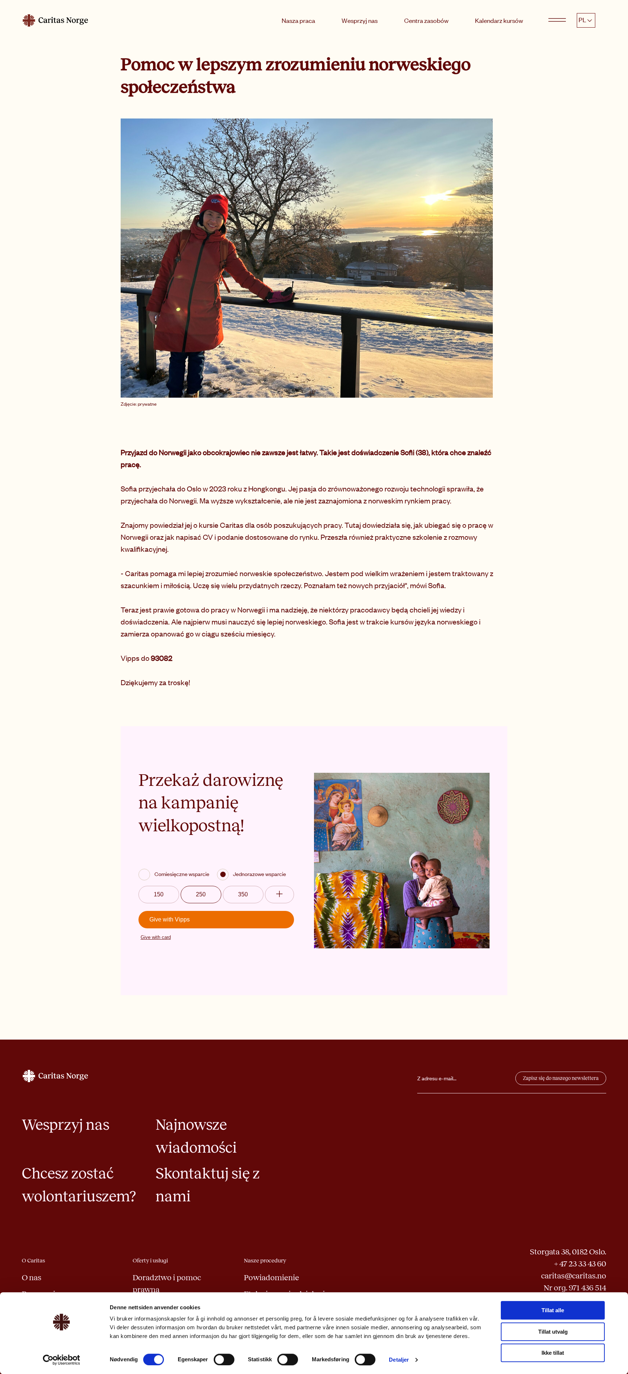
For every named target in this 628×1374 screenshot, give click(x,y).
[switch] (224, 1359)
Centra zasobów (426, 20)
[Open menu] (557, 20)
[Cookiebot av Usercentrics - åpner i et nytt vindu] (61, 1359)
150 (159, 894)
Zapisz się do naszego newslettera (561, 1078)
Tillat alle (553, 1310)
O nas (31, 1277)
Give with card (156, 937)
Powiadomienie (271, 1277)
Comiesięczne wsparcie (181, 873)
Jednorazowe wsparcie (259, 873)
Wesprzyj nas (360, 20)
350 (243, 894)
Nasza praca (298, 20)
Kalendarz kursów (499, 20)
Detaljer (399, 1360)
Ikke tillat (553, 1353)
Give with (169, 919)
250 (201, 894)
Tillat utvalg (553, 1332)
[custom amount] (279, 894)
